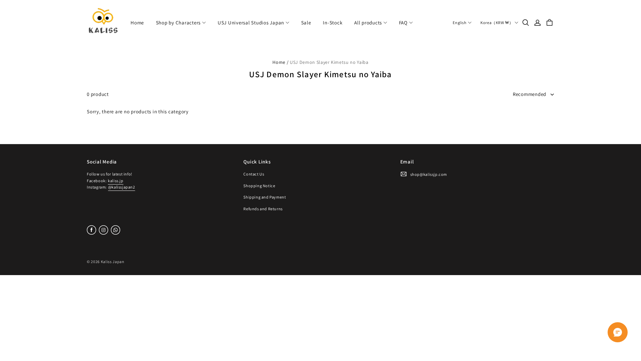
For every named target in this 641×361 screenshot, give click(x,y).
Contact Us (253, 173)
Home (137, 22)
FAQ (403, 22)
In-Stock (332, 22)
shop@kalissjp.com (428, 174)
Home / (280, 62)
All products (368, 22)
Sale (306, 22)
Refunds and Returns (263, 208)
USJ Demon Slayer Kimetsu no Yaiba (329, 62)
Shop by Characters (178, 22)
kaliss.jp (115, 180)
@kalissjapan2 (121, 187)
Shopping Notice (259, 185)
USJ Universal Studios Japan (251, 22)
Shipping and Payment (264, 197)
